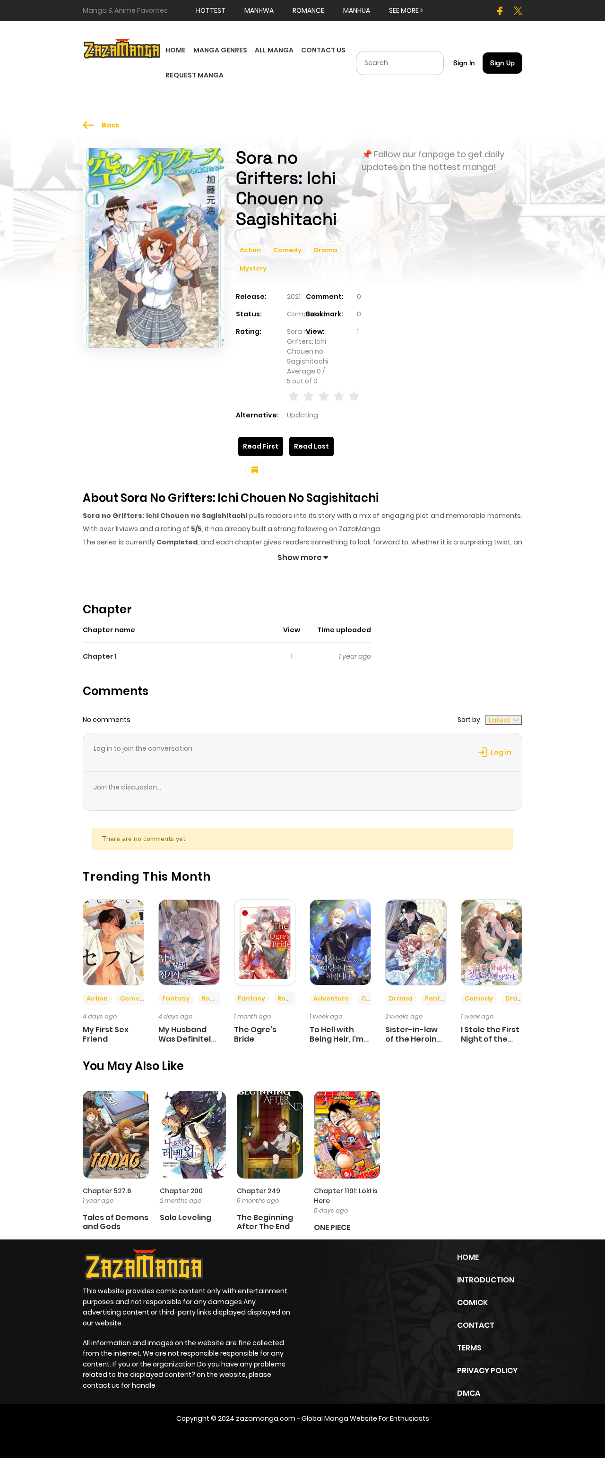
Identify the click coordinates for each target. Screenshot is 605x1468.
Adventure (331, 998)
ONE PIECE (332, 1227)
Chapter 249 (258, 1191)
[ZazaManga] (122, 47)
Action (250, 250)
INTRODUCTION (485, 1279)
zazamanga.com (265, 1418)
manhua (356, 10)
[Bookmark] (254, 470)
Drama (325, 250)
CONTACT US (323, 50)
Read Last (311, 446)
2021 (294, 296)
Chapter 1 (100, 656)
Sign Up (502, 63)
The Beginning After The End (265, 1222)
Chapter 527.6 (107, 1191)
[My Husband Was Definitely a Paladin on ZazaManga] (189, 942)
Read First (260, 446)
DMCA (468, 1393)
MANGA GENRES (220, 50)
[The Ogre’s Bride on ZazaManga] (264, 942)
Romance (218, 998)
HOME (175, 50)
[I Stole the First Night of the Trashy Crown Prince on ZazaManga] (491, 942)
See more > (406, 10)
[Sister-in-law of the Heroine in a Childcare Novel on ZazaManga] (416, 942)
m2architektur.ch (356, 1438)
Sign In (464, 63)
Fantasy (176, 998)
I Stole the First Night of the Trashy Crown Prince (490, 1043)
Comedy (287, 250)
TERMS (469, 1347)
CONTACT (475, 1325)
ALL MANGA (274, 50)
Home (468, 1257)
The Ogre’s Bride (255, 1034)
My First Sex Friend (106, 1034)
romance (308, 10)
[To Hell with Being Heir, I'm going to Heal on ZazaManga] (340, 942)
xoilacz (274, 1438)
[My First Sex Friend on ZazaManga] (113, 942)
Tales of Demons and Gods (115, 1222)
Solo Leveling (185, 1217)
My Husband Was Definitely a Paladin (187, 1038)
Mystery (253, 268)
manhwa (259, 10)
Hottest (210, 10)
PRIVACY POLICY (487, 1370)
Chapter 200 (181, 1191)
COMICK (472, 1302)
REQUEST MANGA (194, 75)
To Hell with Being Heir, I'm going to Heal (336, 1038)
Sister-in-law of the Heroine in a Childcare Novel (413, 1043)
